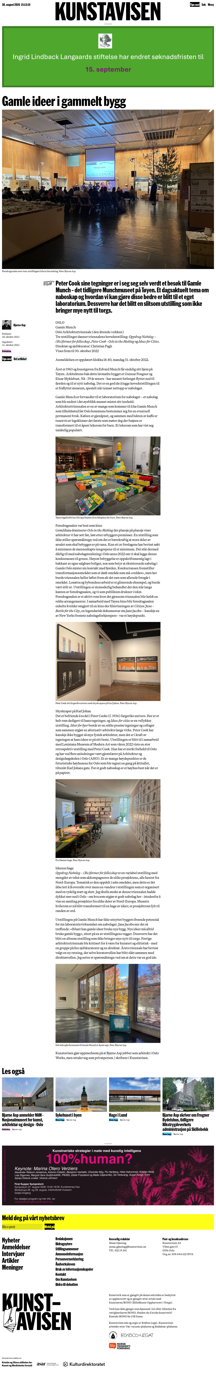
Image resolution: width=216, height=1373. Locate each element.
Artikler (10, 1260)
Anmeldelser (16, 1246)
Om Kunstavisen (66, 1279)
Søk (204, 4)
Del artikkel (20, 358)
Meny (211, 4)
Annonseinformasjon (69, 1254)
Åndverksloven (65, 1264)
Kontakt (61, 1274)
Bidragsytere (64, 1244)
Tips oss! (195, 4)
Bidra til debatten (67, 1284)
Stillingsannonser (67, 1249)
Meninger (12, 1267)
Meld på (50, 1226)
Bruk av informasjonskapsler (74, 1269)
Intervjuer (13, 1253)
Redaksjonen (64, 1238)
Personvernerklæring (70, 1259)
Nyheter (11, 1239)
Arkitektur (6, 351)
